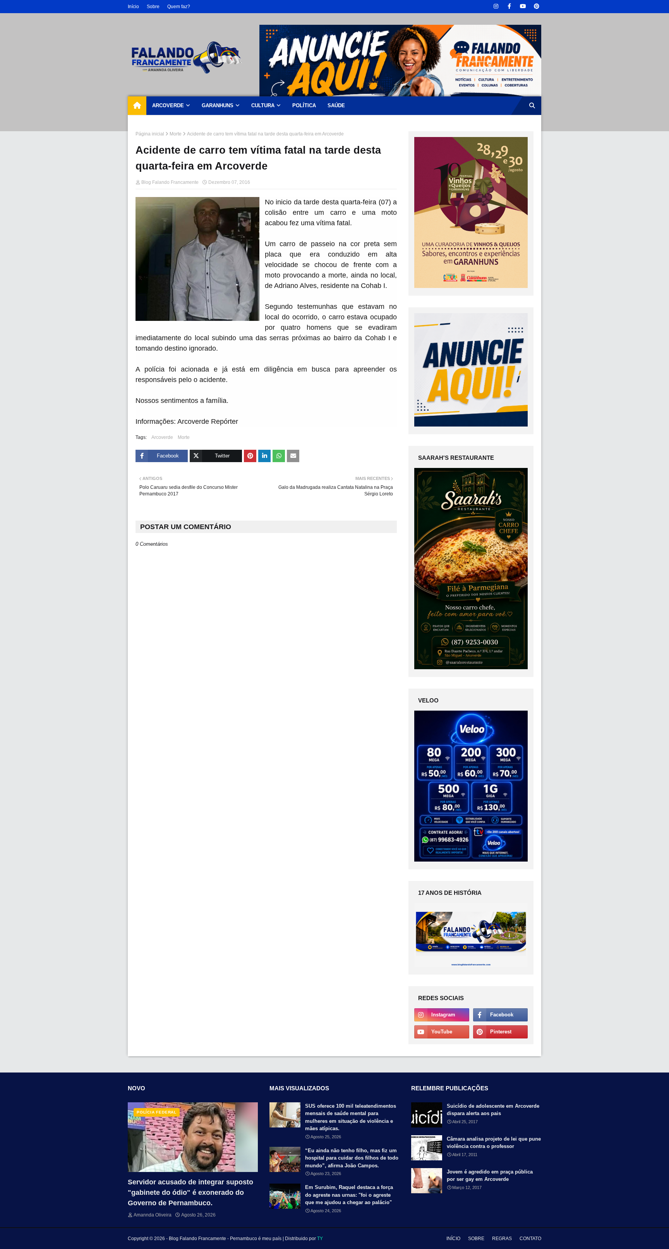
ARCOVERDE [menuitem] (168, 105)
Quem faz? (178, 6)
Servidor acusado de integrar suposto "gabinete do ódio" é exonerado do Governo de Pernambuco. (190, 1192)
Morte (176, 134)
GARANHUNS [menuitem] (217, 105)
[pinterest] (536, 6)
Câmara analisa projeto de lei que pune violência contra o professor (494, 1143)
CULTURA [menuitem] (262, 105)
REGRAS (502, 1238)
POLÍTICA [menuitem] (304, 105)
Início (133, 6)
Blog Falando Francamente (170, 182)
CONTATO (530, 1238)
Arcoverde (162, 437)
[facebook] (509, 6)
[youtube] (523, 6)
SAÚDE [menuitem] (336, 105)
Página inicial (150, 134)
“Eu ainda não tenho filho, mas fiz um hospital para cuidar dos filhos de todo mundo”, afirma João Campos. (351, 1158)
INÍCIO (453, 1238)
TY (320, 1238)
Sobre (153, 6)
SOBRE (476, 1238)
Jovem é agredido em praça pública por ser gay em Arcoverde (490, 1175)
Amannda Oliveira (153, 1215)
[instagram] (496, 6)
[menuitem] (137, 105)
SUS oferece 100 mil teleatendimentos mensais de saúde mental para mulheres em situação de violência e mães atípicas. (350, 1117)
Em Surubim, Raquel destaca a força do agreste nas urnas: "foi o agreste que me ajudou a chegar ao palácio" (349, 1194)
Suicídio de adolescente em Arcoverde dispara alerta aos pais (493, 1110)
